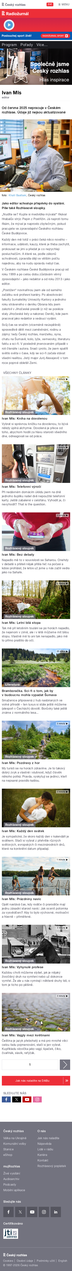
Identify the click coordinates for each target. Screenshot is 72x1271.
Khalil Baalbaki (17, 195)
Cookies (8, 1260)
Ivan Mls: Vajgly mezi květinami (26, 1035)
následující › (65, 1065)
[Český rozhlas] (13, 4)
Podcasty (9, 1184)
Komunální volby (14, 1143)
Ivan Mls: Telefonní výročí (21, 486)
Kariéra (42, 1155)
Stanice (8, 1149)
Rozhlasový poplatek (51, 1166)
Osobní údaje (25, 1260)
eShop (7, 1155)
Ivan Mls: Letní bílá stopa (21, 623)
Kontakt (42, 1160)
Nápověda (44, 1143)
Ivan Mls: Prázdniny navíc (21, 899)
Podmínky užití (46, 1260)
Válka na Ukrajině (14, 1138)
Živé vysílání (11, 1173)
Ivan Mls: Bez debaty (18, 554)
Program (9, 45)
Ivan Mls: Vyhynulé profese (22, 967)
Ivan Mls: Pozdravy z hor (21, 763)
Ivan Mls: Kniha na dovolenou (24, 418)
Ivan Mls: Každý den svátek (23, 831)
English (62, 1260)
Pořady (26, 45)
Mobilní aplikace (14, 1190)
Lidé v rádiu (45, 1149)
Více (42, 45)
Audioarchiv (11, 1179)
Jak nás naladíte (48, 1138)
